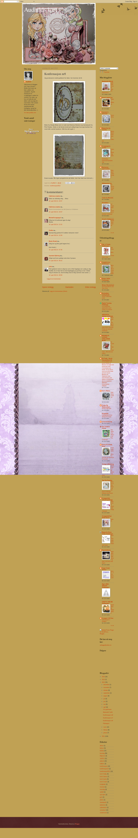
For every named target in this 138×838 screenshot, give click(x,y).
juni (104, 701)
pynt (101, 797)
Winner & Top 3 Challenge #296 (112, 269)
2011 (103, 736)
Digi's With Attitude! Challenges (105, 585)
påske (101, 800)
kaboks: (112, 520)
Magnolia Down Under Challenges (107, 533)
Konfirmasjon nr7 (108, 718)
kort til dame (103, 776)
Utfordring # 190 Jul (112, 395)
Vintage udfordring (108, 464)
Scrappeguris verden (106, 146)
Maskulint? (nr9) (107, 712)
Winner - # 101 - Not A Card (112, 574)
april (104, 707)
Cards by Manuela (107, 198)
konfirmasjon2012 (55, 185)
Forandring (112, 116)
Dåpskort (102, 756)
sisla (50, 266)
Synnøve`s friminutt (105, 112)
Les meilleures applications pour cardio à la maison (107, 308)
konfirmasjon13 (104, 768)
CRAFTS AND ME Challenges (107, 602)
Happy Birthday (112, 101)
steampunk (103, 802)
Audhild (28, 82)
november (106, 687)
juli (104, 698)
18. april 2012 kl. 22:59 (55, 235)
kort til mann (103, 781)
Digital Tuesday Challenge (107, 304)
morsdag (102, 789)
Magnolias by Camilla (106, 129)
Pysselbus (105, 203)
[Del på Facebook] (72, 183)
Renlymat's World (107, 81)
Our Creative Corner (106, 427)
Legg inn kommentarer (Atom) (58, 291)
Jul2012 (102, 758)
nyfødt (102, 792)
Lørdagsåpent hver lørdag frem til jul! (107, 415)
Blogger (77, 824)
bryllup (102, 750)
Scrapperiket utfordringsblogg (107, 499)
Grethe (51, 230)
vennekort (103, 810)
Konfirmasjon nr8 (108, 715)
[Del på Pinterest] (74, 183)
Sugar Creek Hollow (106, 568)
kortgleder (103, 784)
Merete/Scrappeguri (55, 217)
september (106, 693)
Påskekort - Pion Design (112, 174)
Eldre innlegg (90, 287)
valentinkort (103, 807)
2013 (103, 679)
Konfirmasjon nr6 (108, 720)
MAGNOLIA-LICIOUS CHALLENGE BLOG (106, 338)
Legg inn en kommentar (54, 279)
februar (105, 730)
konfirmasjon (103, 766)
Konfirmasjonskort (112, 223)
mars (105, 727)
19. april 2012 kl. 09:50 (55, 275)
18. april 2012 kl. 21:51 (55, 224)
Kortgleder (105, 413)
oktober (105, 690)
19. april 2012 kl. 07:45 (55, 250)
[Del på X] (70, 183)
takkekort (102, 805)
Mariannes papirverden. (106, 168)
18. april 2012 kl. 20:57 (55, 201)
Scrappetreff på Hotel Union (106, 516)
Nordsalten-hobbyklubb (105, 294)
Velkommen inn (107, 183)
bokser (102, 748)
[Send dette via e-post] (66, 183)
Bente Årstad (53, 241)
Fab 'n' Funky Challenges (106, 245)
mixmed (102, 787)
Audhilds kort (40, 9)
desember (106, 684)
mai (104, 704)
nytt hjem (102, 794)
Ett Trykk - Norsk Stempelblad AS (107, 359)
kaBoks (102, 763)
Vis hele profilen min (30, 112)
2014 (103, 676)
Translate (106, 72)
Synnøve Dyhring (54, 255)
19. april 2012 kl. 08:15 (55, 260)
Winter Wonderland (108, 285)
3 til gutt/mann (107, 709)
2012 (103, 682)
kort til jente (103, 779)
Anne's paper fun (107, 97)
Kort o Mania (106, 391)
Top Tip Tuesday (107, 480)
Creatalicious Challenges (106, 263)
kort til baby (103, 774)
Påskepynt (106, 723)
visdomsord (103, 812)
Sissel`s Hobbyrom (108, 219)
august (105, 696)
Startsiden (69, 287)
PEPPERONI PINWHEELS (112, 609)
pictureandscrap (107, 421)
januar (105, 732)
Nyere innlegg (47, 287)
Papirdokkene (106, 550)
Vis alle (112, 232)
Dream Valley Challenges (106, 279)
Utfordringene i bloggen (106, 620)
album (101, 745)
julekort (102, 761)
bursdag (102, 753)
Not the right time (106, 408)
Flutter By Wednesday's (106, 406)
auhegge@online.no (105, 645)
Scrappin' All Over (107, 618)
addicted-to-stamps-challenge (107, 315)
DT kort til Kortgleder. (112, 187)
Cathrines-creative (54, 196)
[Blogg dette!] (68, 183)
